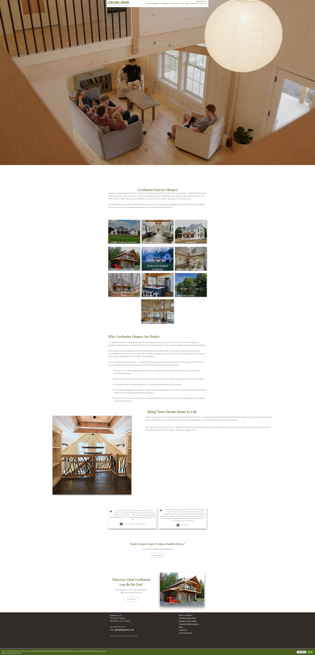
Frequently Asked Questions (189, 624)
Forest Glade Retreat (152, 242)
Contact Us (194, 3)
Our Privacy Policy (185, 633)
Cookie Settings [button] (301, 652)
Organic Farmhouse (152, 322)
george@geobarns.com (124, 630)
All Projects (175, 3)
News (187, 3)
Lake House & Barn (185, 295)
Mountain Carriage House (122, 269)
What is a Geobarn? (152, 3)
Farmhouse (148, 295)
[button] (206, 3)
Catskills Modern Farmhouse (123, 242)
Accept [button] (310, 652)
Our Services (165, 3)
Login (202, 3)
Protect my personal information (12, 653)
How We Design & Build (187, 618)
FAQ (182, 3)
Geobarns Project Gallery (188, 621)
